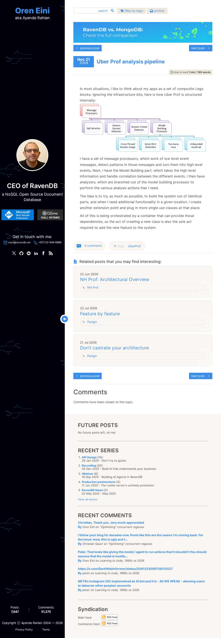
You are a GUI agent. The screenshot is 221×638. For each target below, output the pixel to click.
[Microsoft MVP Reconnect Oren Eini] (18, 214)
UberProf (134, 246)
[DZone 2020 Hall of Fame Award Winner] (50, 214)
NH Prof (92, 287)
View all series (87, 499)
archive (158, 11)
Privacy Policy (24, 629)
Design (92, 322)
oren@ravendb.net (19, 242)
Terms (46, 629)
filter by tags (133, 11)
